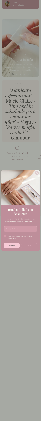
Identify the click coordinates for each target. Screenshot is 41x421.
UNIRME (12, 245)
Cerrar (29, 245)
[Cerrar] (37, 173)
